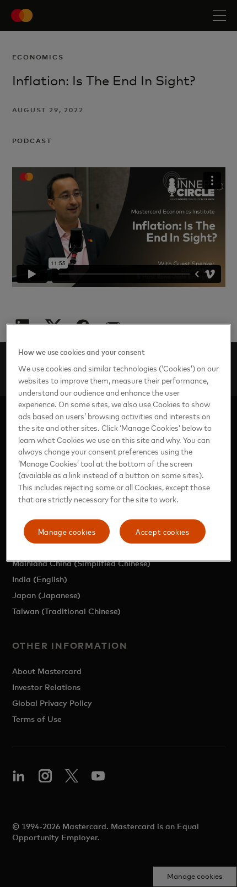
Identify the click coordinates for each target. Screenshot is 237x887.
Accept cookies (163, 531)
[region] (118, 443)
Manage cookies (67, 531)
